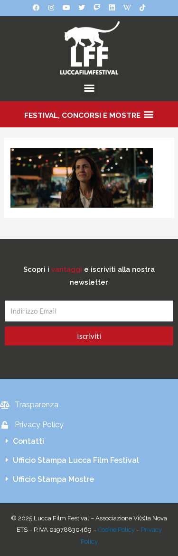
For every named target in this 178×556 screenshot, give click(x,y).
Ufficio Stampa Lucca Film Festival (76, 460)
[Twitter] (81, 7)
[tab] (89, 441)
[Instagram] (51, 7)
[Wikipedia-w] (127, 7)
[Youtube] (66, 7)
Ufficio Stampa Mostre (53, 479)
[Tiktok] (142, 7)
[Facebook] (36, 7)
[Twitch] (96, 7)
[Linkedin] (112, 7)
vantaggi (66, 269)
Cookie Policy (116, 529)
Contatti (28, 441)
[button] (89, 87)
